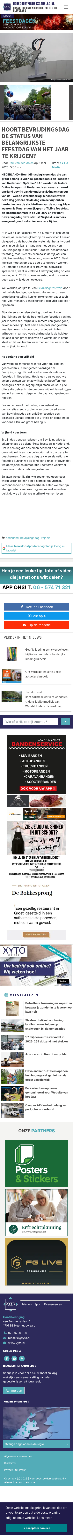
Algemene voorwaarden (18, 1456)
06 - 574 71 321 (52, 587)
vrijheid (45, 537)
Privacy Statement (15, 1469)
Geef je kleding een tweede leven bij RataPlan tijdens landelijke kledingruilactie (47, 654)
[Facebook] (7, 1358)
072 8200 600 (17, 1333)
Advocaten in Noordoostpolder (46, 1054)
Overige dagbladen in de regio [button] (24, 1444)
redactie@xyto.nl (19, 1337)
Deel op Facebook (39, 607)
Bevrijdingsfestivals (49, 288)
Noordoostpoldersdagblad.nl (34, 4)
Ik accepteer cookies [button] (36, 1528)
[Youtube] (14, 1358)
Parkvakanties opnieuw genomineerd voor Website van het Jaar (46, 1092)
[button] (2, 102)
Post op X (38, 616)
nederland (12, 537)
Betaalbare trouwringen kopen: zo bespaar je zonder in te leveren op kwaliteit (48, 1007)
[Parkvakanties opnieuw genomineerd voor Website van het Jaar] (12, 1093)
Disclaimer (10, 1463)
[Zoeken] (65, 721)
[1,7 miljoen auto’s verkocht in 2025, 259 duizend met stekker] (12, 1042)
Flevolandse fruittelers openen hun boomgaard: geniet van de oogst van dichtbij (46, 1075)
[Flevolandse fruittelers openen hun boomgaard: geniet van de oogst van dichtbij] (12, 1076)
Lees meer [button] (44, 1517)
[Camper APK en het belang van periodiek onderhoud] (12, 1110)
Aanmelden (14, 1390)
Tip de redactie (39, 625)
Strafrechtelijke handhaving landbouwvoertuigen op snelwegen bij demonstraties (45, 1024)
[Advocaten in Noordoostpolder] (12, 1059)
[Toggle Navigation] (66, 7)
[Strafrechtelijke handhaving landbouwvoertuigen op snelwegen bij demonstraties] (12, 1025)
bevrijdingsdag (30, 537)
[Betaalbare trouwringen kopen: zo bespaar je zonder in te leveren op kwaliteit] (12, 1008)
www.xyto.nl (16, 1343)
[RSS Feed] (22, 1358)
